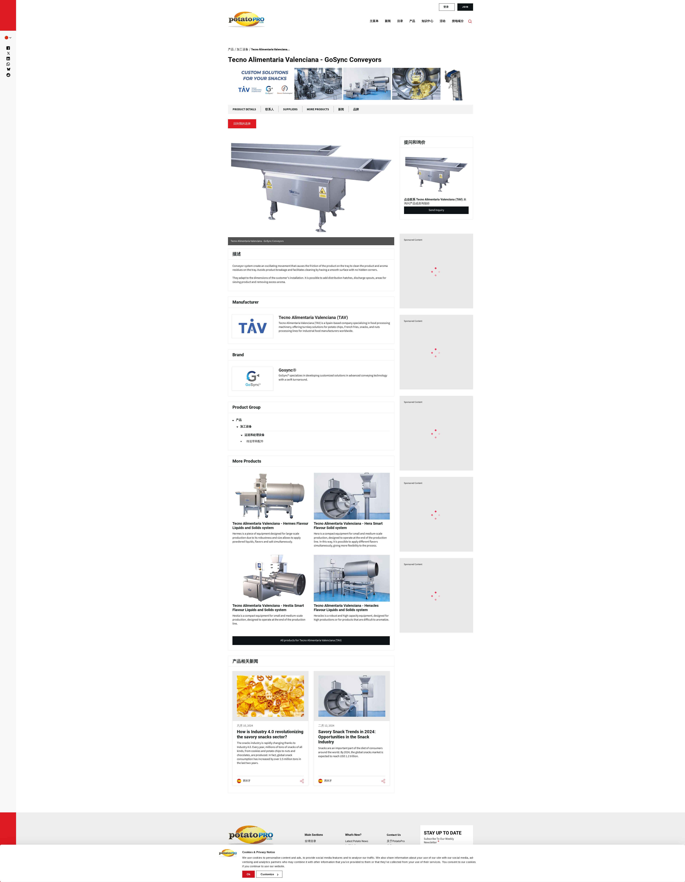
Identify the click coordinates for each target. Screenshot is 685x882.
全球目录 (310, 841)
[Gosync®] (311, 379)
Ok (248, 874)
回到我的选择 (242, 124)
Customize (267, 874)
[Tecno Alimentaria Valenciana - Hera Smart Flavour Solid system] (352, 509)
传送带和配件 (254, 441)
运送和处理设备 (255, 435)
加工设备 (246, 426)
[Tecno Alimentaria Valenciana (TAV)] (311, 326)
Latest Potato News (356, 841)
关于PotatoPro (396, 841)
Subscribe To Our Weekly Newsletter (439, 840)
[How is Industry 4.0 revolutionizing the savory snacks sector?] (270, 728)
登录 (446, 7)
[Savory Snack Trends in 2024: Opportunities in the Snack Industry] (352, 728)
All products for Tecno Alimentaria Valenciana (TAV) (311, 641)
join (465, 7)
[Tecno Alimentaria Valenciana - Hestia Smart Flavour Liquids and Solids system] (270, 589)
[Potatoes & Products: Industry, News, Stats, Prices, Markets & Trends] (246, 21)
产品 (239, 420)
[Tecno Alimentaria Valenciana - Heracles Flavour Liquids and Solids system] (352, 587)
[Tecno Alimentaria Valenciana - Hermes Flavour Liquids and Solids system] (270, 507)
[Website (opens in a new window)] (311, 184)
